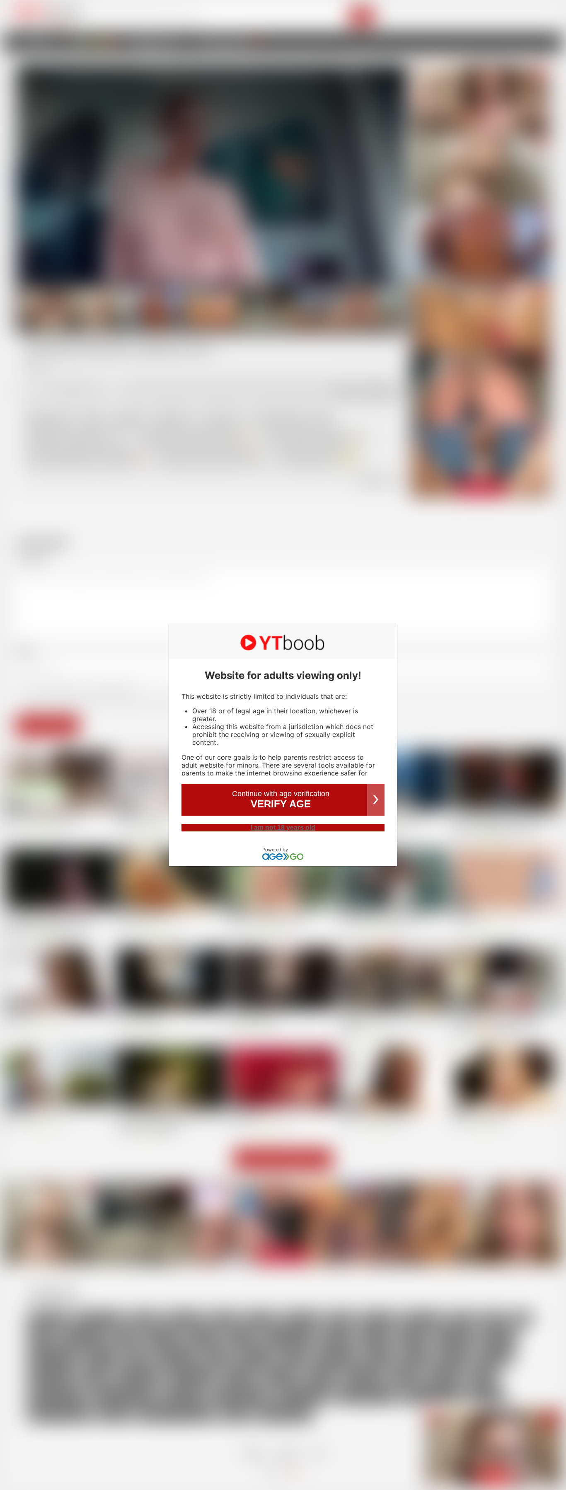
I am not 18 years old (283, 827)
